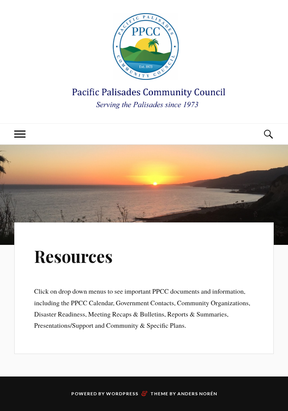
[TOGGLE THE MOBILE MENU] (20, 134)
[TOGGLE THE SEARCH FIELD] (268, 134)
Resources (73, 256)
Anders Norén (197, 393)
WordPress (122, 393)
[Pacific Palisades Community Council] (143, 61)
